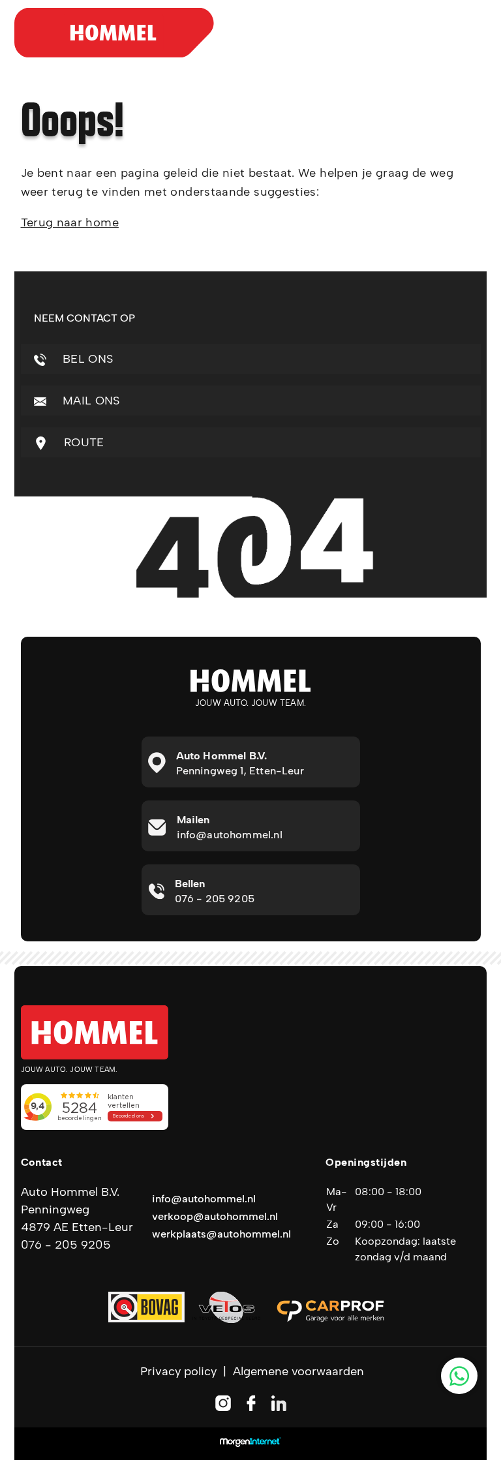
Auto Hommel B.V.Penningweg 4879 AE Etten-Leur (77, 1209)
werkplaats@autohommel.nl (221, 1234)
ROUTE (82, 442)
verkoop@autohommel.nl (215, 1216)
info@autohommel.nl (204, 1199)
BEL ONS (86, 359)
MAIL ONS (89, 400)
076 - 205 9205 (66, 1245)
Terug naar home (70, 222)
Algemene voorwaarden (298, 1371)
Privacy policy (178, 1371)
